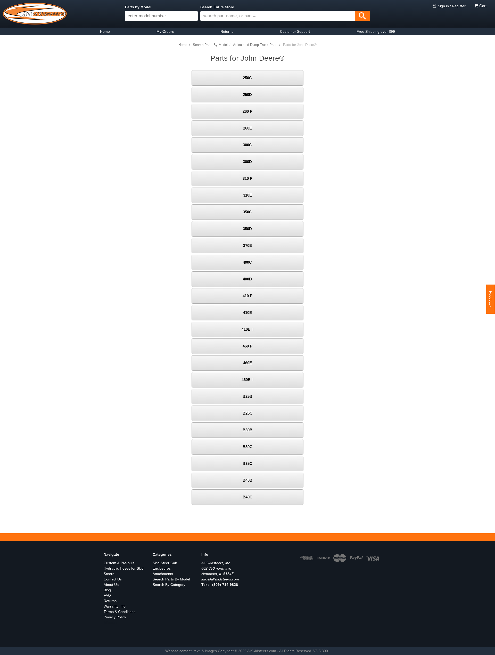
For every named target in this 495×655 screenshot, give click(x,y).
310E (247, 195)
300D (247, 161)
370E (247, 245)
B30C (247, 446)
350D (247, 229)
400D (247, 279)
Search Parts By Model (171, 579)
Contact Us (113, 579)
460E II (247, 379)
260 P (247, 111)
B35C (247, 463)
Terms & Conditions (119, 612)
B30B (247, 430)
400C (247, 262)
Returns (110, 601)
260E (247, 128)
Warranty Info (115, 606)
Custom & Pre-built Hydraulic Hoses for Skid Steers (124, 568)
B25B (247, 396)
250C (247, 78)
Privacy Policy (115, 617)
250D (247, 94)
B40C (247, 497)
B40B (247, 480)
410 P (247, 296)
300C (247, 145)
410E (247, 312)
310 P (247, 178)
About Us (111, 585)
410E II (247, 329)
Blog (107, 590)
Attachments (163, 574)
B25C (247, 413)
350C (247, 212)
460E (247, 363)
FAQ (107, 595)
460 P (247, 346)
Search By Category (169, 585)
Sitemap (110, 622)
